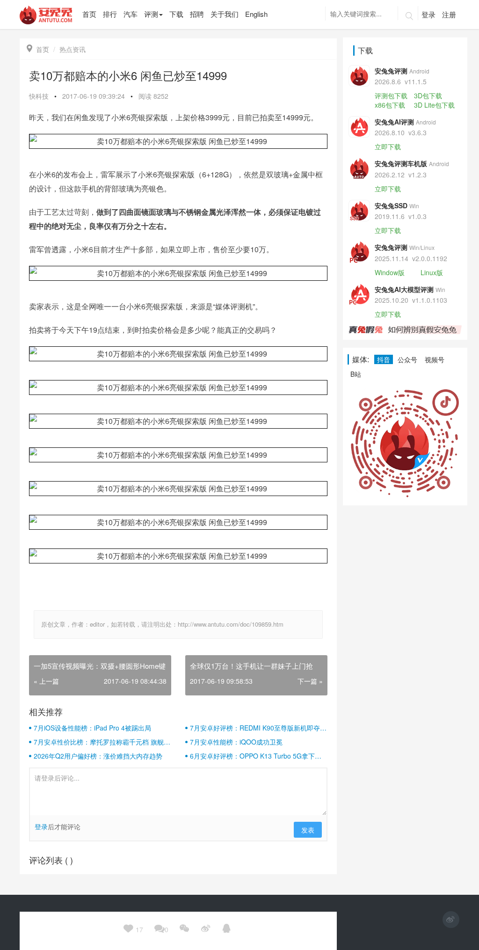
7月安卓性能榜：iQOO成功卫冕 (236, 741)
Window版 (390, 272)
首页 (38, 49)
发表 (307, 829)
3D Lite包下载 (434, 105)
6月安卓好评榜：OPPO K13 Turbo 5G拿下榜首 (255, 755)
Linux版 (432, 272)
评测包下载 (391, 95)
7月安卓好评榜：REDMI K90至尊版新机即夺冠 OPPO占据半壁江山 (258, 727)
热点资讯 (72, 49)
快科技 (39, 96)
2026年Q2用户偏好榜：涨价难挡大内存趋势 (98, 755)
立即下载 (388, 146)
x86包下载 (390, 105)
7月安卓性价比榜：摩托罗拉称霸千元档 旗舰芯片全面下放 (102, 741)
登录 (428, 14)
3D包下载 (428, 95)
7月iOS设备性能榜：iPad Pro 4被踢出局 (92, 727)
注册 (449, 14)
